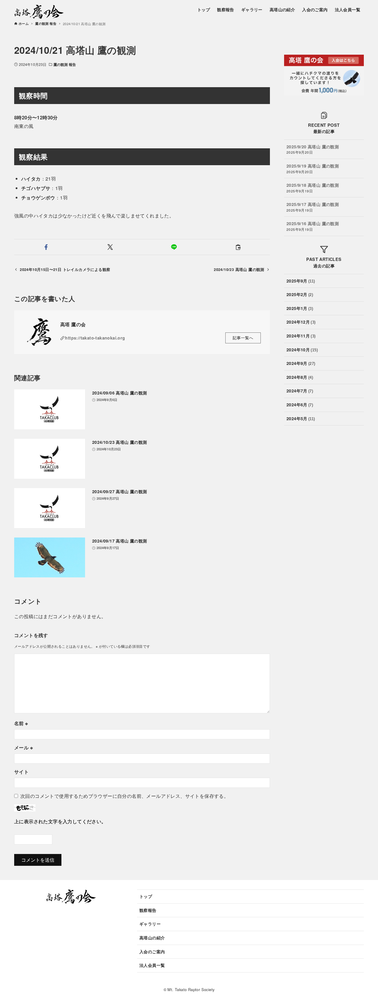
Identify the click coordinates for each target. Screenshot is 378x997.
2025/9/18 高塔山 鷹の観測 (312, 185)
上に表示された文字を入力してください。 (60, 821)
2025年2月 (299, 294)
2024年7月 (299, 391)
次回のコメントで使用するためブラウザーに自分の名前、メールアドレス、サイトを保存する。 (124, 796)
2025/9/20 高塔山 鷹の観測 (312, 147)
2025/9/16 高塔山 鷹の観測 (312, 223)
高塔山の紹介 (152, 938)
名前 (21, 723)
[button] (46, 247)
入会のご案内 (152, 951)
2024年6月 (299, 404)
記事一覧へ (243, 337)
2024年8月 (299, 377)
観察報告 (148, 910)
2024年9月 (300, 363)
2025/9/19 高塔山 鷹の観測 (312, 166)
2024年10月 (302, 349)
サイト (21, 771)
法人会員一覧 (152, 965)
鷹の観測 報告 (64, 64)
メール (23, 747)
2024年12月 (301, 322)
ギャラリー (150, 924)
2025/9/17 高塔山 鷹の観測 (312, 204)
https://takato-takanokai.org (95, 338)
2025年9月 (300, 280)
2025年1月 (299, 308)
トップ (145, 896)
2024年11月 (301, 336)
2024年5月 (300, 418)
